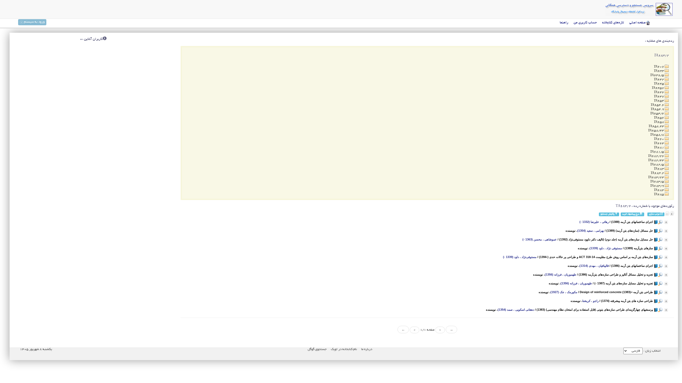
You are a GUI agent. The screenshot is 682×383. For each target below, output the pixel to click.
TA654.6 (658, 105)
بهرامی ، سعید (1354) (590, 230)
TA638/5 (657, 75)
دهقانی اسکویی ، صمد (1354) (516, 309)
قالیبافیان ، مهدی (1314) (594, 265)
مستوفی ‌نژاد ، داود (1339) (606, 248)
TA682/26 (656, 156)
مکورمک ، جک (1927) (563, 292)
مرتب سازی (654, 214)
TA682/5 (657, 164)
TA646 (659, 92)
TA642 (659, 79)
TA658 (659, 122)
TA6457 (658, 88)
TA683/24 (656, 177)
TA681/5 (657, 152)
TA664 (659, 143)
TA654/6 (657, 113)
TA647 (659, 96)
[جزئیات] (666, 222)
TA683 (659, 169)
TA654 (659, 101)
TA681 (659, 147)
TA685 (659, 194)
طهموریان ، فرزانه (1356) (560, 274)
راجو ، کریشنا (590, 300)
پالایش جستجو (607, 214)
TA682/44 (656, 160)
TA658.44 (656, 126)
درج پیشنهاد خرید (631, 214)
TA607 (659, 67)
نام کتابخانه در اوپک (344, 349)
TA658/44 (656, 130)
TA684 (659, 190)
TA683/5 (657, 182)
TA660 (659, 139)
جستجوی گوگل (317, 349)
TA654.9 (658, 109)
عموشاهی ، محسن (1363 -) (539, 239)
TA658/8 (657, 135)
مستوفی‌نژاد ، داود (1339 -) (520, 257)
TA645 (659, 84)
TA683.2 (658, 173)
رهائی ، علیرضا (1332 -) (594, 221)
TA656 (659, 118)
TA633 (659, 71)
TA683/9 (657, 186)
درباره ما (366, 349)
